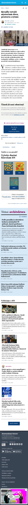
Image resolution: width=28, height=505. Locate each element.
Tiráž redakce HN (6, 459)
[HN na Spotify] (19, 444)
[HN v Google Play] (7, 451)
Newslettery (4, 486)
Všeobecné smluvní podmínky (8, 477)
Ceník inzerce (5, 466)
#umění (13, 147)
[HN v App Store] (17, 451)
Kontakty (4, 457)
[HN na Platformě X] (10, 444)
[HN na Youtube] (21, 444)
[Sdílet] (23, 8)
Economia (4, 462)
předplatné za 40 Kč (19, 114)
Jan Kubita (8, 366)
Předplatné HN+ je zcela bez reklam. (19, 203)
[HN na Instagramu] (15, 444)
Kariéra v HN (5, 464)
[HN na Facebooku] (12, 444)
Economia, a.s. (11, 436)
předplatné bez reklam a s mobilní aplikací (11, 137)
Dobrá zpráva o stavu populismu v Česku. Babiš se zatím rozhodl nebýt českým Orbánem (13, 371)
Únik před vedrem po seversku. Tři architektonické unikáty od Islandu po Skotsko (13, 248)
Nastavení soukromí (6, 475)
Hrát (8, 172)
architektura (17, 212)
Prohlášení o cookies (6, 473)
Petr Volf (7, 20)
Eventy (3, 484)
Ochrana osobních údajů (7, 471)
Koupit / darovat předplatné (8, 482)
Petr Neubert (22, 44)
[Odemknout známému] (26, 8)
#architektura (6, 147)
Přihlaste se (20, 143)
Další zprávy (14, 423)
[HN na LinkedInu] (17, 444)
